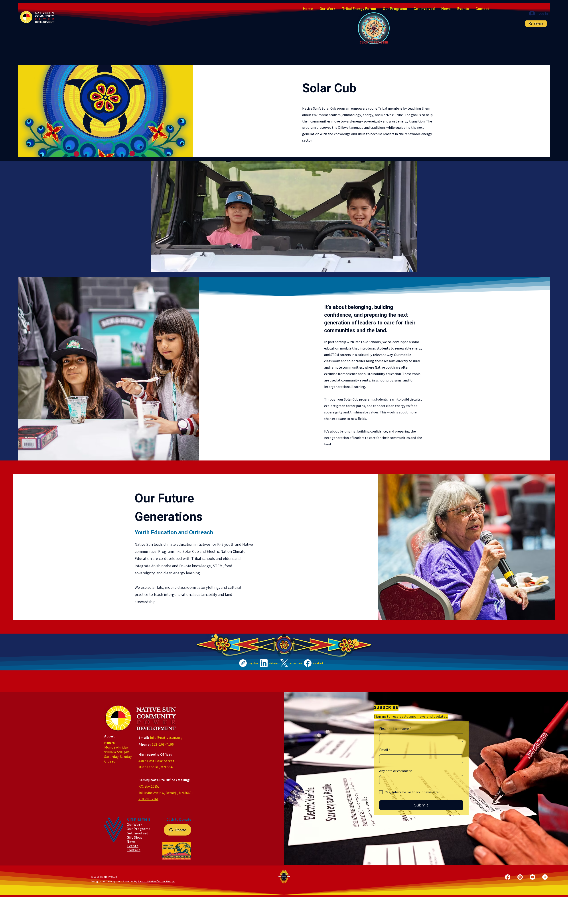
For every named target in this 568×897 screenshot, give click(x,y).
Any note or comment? (396, 771)
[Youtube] (532, 877)
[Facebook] (507, 877)
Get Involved (137, 833)
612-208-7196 (163, 744)
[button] (394, 8)
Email (384, 749)
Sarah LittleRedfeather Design (156, 881)
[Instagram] (520, 877)
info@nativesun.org (166, 737)
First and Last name (395, 728)
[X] (545, 877)
